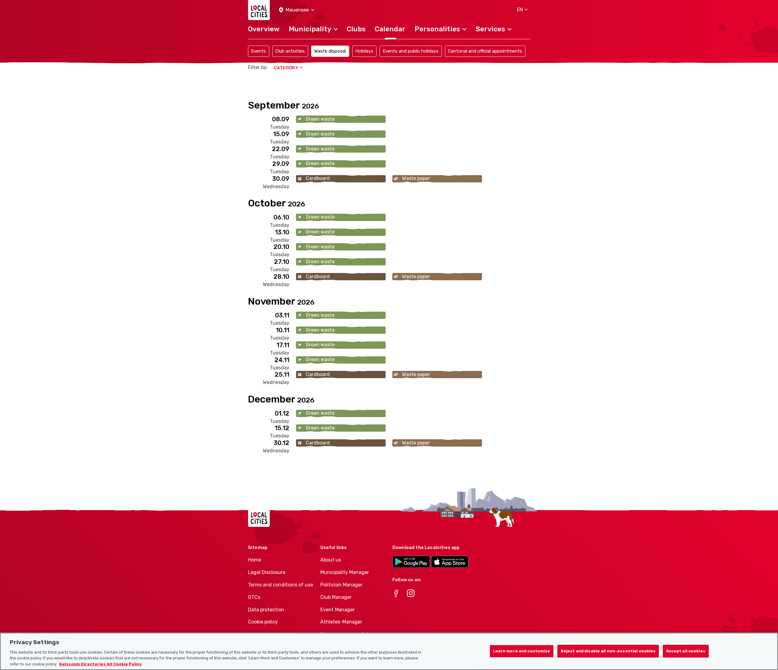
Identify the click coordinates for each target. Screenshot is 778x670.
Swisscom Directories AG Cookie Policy (100, 663)
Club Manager (336, 597)
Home (254, 560)
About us (330, 560)
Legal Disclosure (266, 572)
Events (258, 51)
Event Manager (337, 610)
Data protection (266, 610)
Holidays (364, 51)
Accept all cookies (685, 651)
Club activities (290, 51)
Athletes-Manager (341, 622)
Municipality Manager (344, 572)
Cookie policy (263, 622)
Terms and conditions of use (280, 585)
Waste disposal (330, 51)
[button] (296, 10)
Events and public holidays (411, 51)
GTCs (254, 597)
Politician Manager (341, 585)
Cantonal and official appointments (485, 51)
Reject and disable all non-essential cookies (608, 651)
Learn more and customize (521, 651)
